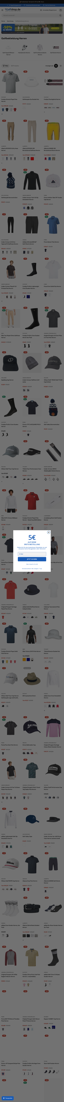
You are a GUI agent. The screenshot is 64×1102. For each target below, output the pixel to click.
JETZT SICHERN (32, 559)
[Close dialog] (48, 532)
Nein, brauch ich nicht (32, 564)
